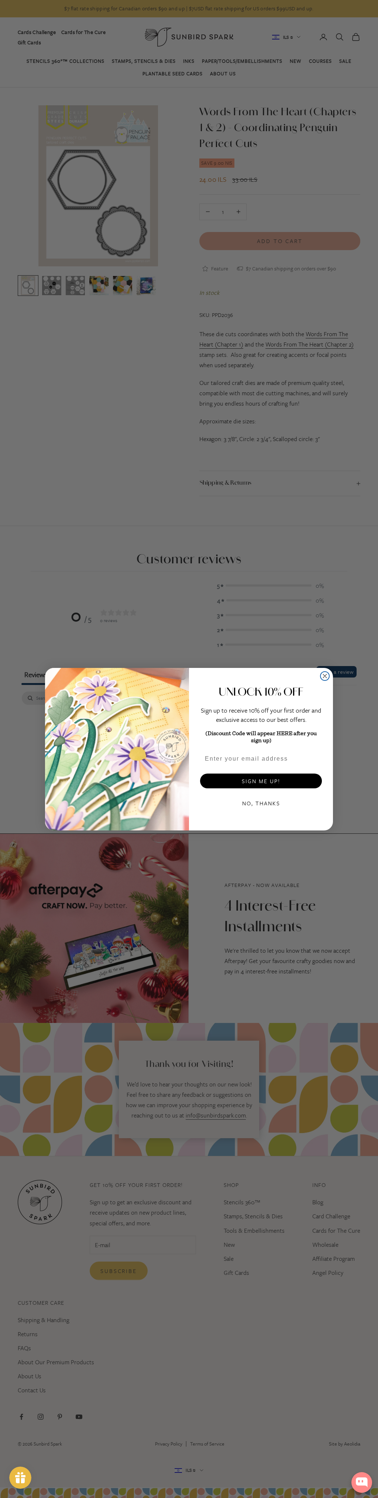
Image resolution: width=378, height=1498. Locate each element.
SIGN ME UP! (261, 781)
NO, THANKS (261, 803)
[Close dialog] (324, 676)
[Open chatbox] (361, 1482)
